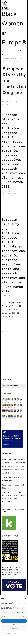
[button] (26, 598)
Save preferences (14, 628)
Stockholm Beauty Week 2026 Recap (13, 486)
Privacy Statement (17, 633)
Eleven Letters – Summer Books (10, 478)
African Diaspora (9, 108)
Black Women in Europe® (14, 29)
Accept (14, 620)
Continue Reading (9, 320)
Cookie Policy (9, 633)
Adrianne (7, 191)
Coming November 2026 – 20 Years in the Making (13, 460)
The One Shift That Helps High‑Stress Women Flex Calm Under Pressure (14, 497)
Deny (14, 624)
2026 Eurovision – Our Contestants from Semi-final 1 (13, 470)
